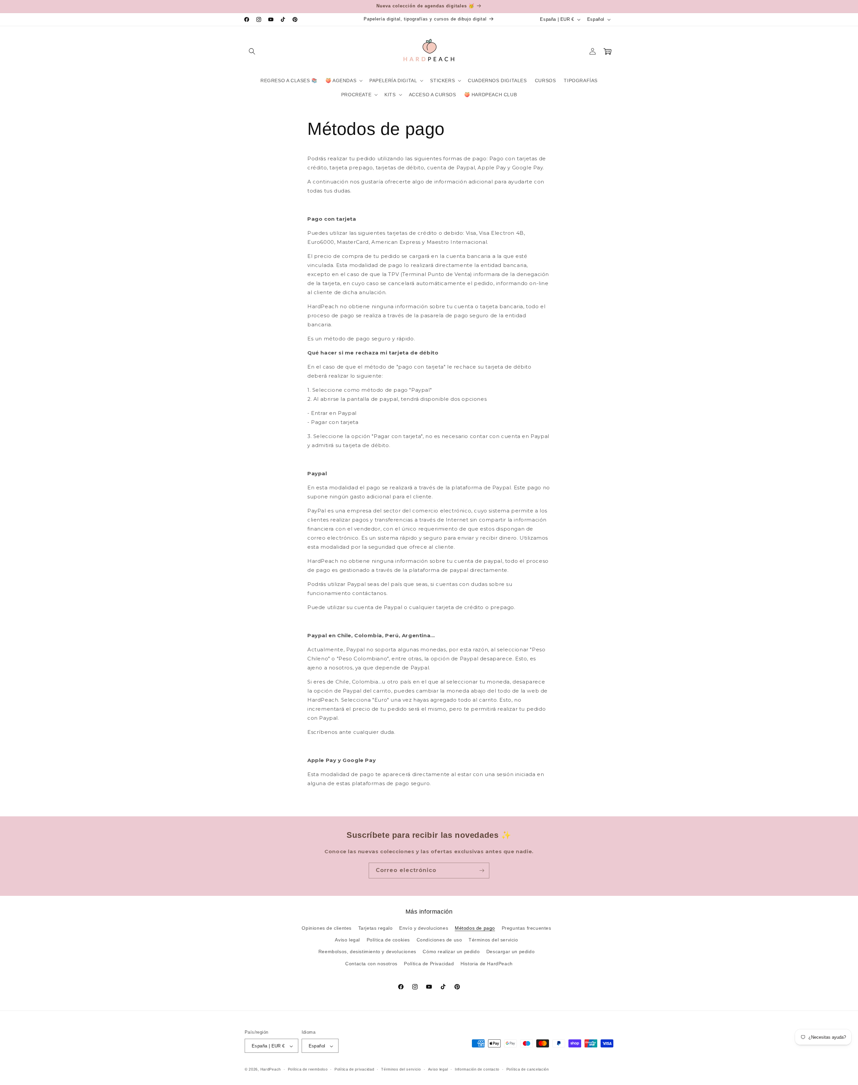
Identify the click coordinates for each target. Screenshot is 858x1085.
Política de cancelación (527, 1069)
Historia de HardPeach (487, 963)
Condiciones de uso (439, 940)
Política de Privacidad (429, 963)
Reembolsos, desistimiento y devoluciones (367, 952)
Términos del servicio (493, 940)
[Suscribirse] (481, 870)
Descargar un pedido (510, 952)
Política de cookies (388, 940)
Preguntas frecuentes (526, 928)
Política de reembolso (308, 1069)
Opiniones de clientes (327, 928)
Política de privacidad (354, 1069)
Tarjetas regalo (375, 928)
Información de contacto (477, 1069)
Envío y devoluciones (423, 928)
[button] (252, 51)
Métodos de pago (475, 928)
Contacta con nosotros (371, 963)
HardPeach (270, 1070)
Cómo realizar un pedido (451, 952)
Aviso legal (347, 940)
